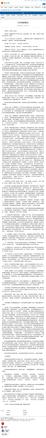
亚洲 (14, 10)
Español (32, 0)
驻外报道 (41, 15)
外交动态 (16, 7)
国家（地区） (10, 10)
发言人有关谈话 (20, 15)
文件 (29, 15)
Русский (36, 0)
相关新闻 (13, 15)
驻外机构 (21, 7)
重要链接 (8, 414)
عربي (39, 0)
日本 (16, 10)
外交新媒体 (25, 412)
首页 (2, 7)
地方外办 (8, 412)
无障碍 (41, 0)
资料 (32, 7)
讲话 (26, 15)
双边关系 (8, 15)
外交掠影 (2, 17)
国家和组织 (27, 7)
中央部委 (8, 410)
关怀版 (44, 0)
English (25, 0)
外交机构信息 (34, 15)
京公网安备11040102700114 (25, 420)
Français (29, 0)
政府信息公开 (37, 7)
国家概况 (2, 15)
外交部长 (11, 7)
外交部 (5, 7)
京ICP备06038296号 (15, 420)
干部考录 (24, 414)
